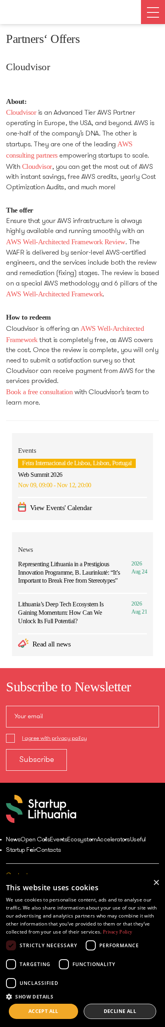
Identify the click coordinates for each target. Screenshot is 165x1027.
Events (58, 840)
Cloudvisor (21, 112)
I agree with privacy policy (54, 738)
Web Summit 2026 (40, 474)
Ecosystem (82, 840)
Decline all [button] (120, 1011)
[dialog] (82, 950)
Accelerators (113, 840)
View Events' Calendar (60, 508)
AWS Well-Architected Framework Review (65, 242)
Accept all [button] (43, 1011)
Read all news (50, 644)
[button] (82, 996)
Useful (138, 840)
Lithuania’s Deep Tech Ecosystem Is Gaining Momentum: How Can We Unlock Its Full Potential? (60, 612)
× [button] (156, 883)
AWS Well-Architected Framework (54, 294)
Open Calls (35, 840)
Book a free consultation (39, 392)
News (13, 840)
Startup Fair (21, 850)
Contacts (48, 850)
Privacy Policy (117, 932)
